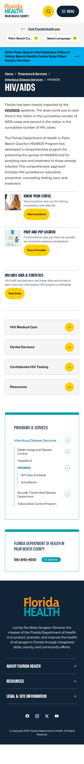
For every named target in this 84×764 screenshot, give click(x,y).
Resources (18, 387)
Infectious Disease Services (24, 79)
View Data (14, 293)
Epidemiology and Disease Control (35, 451)
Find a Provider (36, 250)
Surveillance (29, 482)
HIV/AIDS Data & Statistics (24, 275)
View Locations (36, 214)
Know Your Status (37, 196)
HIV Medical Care (23, 327)
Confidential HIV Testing (29, 367)
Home (9, 73)
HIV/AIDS (12, 110)
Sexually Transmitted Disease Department (37, 494)
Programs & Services (32, 73)
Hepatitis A (25, 460)
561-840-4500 (25, 559)
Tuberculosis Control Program (37, 503)
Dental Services (22, 347)
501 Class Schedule (33, 475)
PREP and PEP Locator (39, 232)
